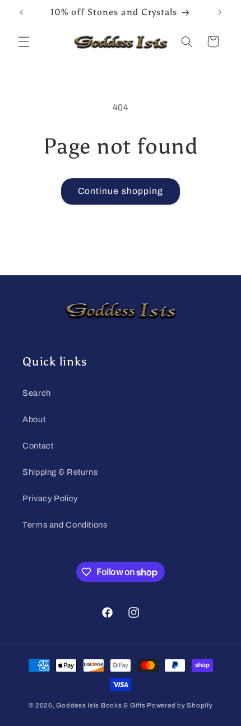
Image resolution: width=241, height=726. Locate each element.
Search (36, 393)
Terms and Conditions (65, 524)
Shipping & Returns (60, 472)
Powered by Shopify (179, 705)
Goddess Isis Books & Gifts (100, 705)
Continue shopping (120, 191)
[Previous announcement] (21, 12)
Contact (37, 445)
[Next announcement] (219, 12)
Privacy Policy (50, 498)
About (33, 419)
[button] (23, 41)
